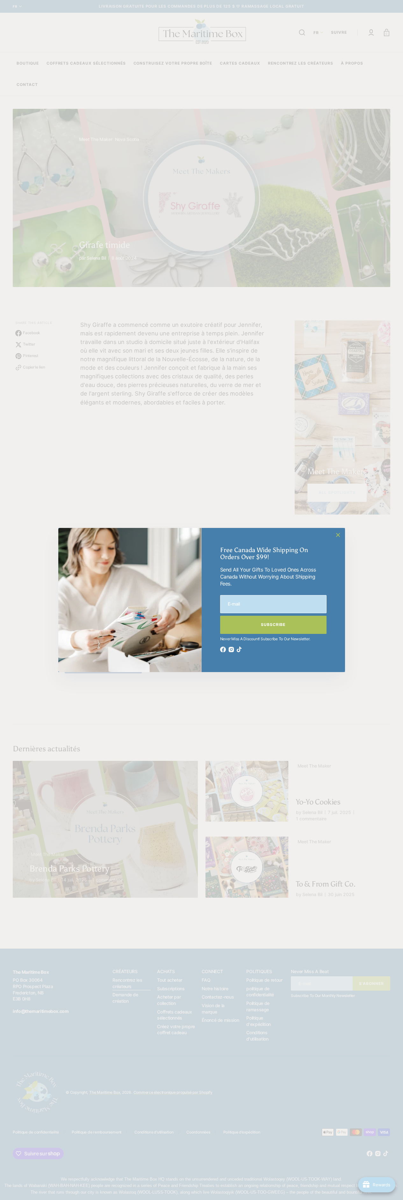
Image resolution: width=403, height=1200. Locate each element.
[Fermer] (338, 535)
